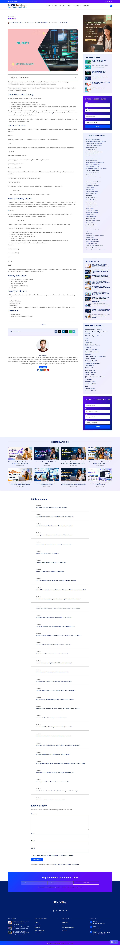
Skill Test (76, 5)
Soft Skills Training (89, 226)
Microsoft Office (89, 195)
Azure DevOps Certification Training (93, 164)
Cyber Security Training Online (92, 247)
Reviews (64, 930)
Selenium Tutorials (90, 384)
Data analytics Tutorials (92, 352)
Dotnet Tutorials (89, 365)
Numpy (19, 88)
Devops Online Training (90, 201)
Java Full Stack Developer (91, 149)
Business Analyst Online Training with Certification (96, 141)
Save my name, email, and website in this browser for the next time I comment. (53, 855)
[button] (111, 6)
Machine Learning (89, 174)
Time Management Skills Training (92, 185)
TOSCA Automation (90, 390)
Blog (68, 5)
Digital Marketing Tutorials (92, 363)
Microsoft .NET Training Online (92, 153)
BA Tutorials (88, 342)
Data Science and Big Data (91, 224)
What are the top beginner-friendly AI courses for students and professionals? (100, 266)
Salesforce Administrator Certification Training (95, 162)
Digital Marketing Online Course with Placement (95, 249)
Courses (62, 5)
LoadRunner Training (90, 189)
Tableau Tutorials (90, 388)
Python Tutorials (42, 22)
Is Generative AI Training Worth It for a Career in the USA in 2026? (101, 271)
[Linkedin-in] (60, 911)
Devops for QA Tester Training (92, 210)
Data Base (88, 354)
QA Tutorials (88, 379)
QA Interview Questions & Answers (95, 377)
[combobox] (87, 110)
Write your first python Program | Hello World (99, 72)
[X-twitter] (57, 911)
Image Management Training (91, 231)
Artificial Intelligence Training (91, 160)
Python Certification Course (91, 147)
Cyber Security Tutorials (92, 349)
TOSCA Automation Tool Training (92, 166)
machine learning (90, 370)
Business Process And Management (93, 181)
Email (86, 114)
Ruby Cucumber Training (91, 183)
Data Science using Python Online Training (94, 151)
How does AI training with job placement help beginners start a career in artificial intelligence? (100, 299)
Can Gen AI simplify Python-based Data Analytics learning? (101, 304)
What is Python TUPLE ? (98, 88)
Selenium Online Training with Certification (94, 145)
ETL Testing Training (90, 222)
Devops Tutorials (90, 358)
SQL (86, 386)
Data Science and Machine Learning (93, 176)
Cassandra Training (90, 237)
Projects (65, 922)
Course (87, 120)
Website (33, 848)
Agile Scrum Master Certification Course (94, 143)
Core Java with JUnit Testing (91, 197)
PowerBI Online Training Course (92, 241)
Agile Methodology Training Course (93, 172)
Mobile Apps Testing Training (91, 193)
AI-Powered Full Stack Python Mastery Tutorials (96, 332)
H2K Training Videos (68, 927)
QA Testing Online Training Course (93, 139)
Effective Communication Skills (92, 206)
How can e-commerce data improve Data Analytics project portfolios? (101, 282)
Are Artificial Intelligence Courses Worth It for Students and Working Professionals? (101, 288)
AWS (86, 338)
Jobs (63, 925)
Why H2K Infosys (39, 930)
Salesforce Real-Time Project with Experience (95, 235)
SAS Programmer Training (91, 216)
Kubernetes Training (90, 187)
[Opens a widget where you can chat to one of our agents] (113, 942)
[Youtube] (66, 911)
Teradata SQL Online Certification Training (94, 245)
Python (54, 113)
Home (48, 5)
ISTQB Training (89, 233)
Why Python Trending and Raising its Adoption (99, 61)
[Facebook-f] (53, 911)
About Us (54, 5)
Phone (86, 108)
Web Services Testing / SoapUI (92, 239)
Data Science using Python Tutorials (95, 356)
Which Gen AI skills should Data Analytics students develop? (101, 310)
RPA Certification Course (91, 178)
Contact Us (86, 5)
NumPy (43, 324)
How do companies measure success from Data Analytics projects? (100, 293)
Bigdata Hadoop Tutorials (92, 345)
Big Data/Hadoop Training (91, 156)
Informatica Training (90, 214)
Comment (34, 814)
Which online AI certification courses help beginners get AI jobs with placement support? (100, 277)
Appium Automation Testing (91, 203)
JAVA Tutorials (89, 368)
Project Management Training (92, 191)
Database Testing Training (91, 199)
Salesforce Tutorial (90, 381)
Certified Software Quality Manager (93, 229)
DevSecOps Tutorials (91, 361)
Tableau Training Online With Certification (94, 158)
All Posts (43, 367)
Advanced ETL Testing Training (92, 212)
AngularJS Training (89, 208)
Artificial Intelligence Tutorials (93, 336)
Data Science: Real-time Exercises (93, 220)
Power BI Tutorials (90, 372)
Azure (86, 340)
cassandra (88, 347)
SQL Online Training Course (91, 243)
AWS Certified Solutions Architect (92, 170)
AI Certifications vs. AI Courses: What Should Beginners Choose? (101, 316)
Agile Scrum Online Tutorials (93, 329)
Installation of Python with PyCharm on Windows (100, 66)
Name (86, 102)
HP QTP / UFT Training (90, 218)
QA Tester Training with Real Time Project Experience (96, 168)
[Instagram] (63, 911)
